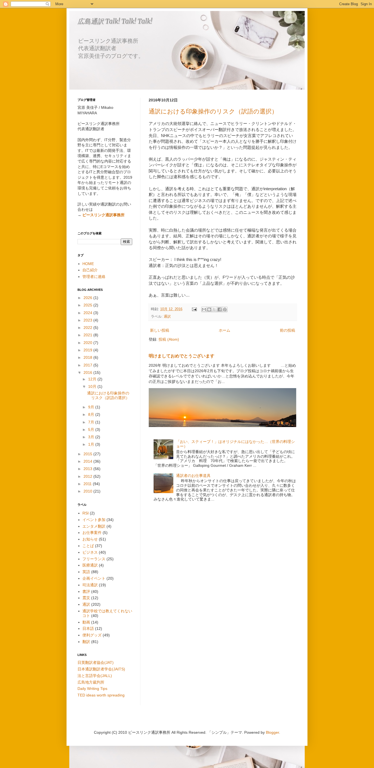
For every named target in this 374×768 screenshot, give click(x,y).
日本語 (88, 628)
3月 (91, 437)
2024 (88, 313)
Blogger (272, 732)
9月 (91, 407)
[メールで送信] (204, 309)
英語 (86, 572)
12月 (92, 379)
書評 (86, 591)
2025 (88, 305)
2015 (88, 454)
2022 (88, 327)
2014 (88, 461)
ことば (88, 546)
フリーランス (93, 559)
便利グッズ (92, 635)
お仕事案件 (92, 532)
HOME (88, 263)
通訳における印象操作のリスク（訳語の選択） (213, 111)
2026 (88, 297)
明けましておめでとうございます (181, 355)
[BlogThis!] (209, 309)
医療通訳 (90, 565)
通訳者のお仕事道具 (193, 475)
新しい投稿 (159, 330)
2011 (88, 484)
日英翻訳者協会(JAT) (95, 662)
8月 (91, 414)
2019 (88, 350)
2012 (88, 476)
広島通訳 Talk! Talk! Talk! (114, 21)
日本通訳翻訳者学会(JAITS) (101, 669)
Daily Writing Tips (92, 688)
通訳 (167, 316)
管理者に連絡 (93, 276)
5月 (91, 429)
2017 (88, 365)
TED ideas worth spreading (101, 695)
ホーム (224, 330)
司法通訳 (90, 585)
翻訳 (86, 641)
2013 (88, 469)
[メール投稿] (194, 309)
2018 (88, 357)
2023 (88, 320)
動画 (86, 622)
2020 (88, 342)
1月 (91, 444)
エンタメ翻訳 (93, 526)
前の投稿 (287, 330)
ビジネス (90, 552)
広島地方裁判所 (90, 682)
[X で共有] (214, 309)
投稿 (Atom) (169, 339)
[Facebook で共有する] (219, 309)
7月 (91, 422)
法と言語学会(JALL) (94, 675)
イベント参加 (93, 519)
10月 (92, 386)
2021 (88, 335)
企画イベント (93, 578)
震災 (86, 598)
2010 (88, 491)
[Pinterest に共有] (225, 309)
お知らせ (90, 539)
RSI (85, 513)
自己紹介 (90, 270)
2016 (88, 372)
